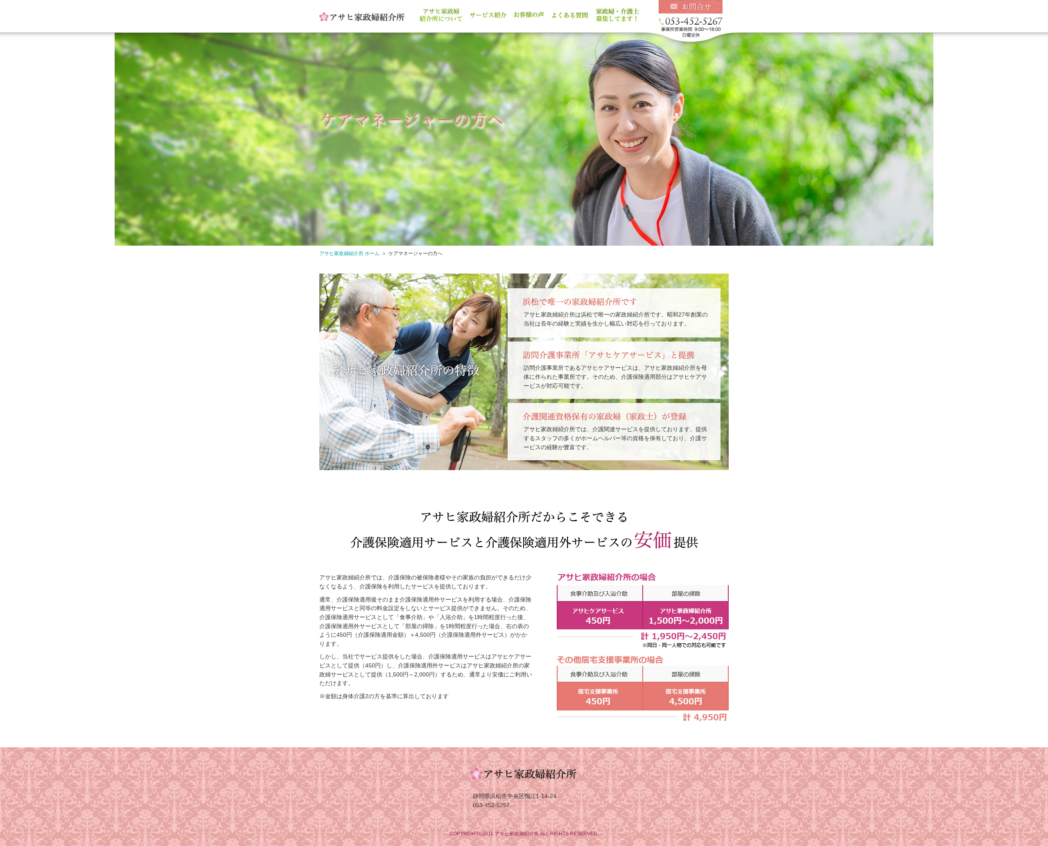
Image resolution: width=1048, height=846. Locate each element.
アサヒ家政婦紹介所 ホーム (349, 253)
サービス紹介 (487, 18)
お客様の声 (529, 18)
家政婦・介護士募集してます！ (617, 18)
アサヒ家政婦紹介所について (440, 18)
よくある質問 (570, 18)
